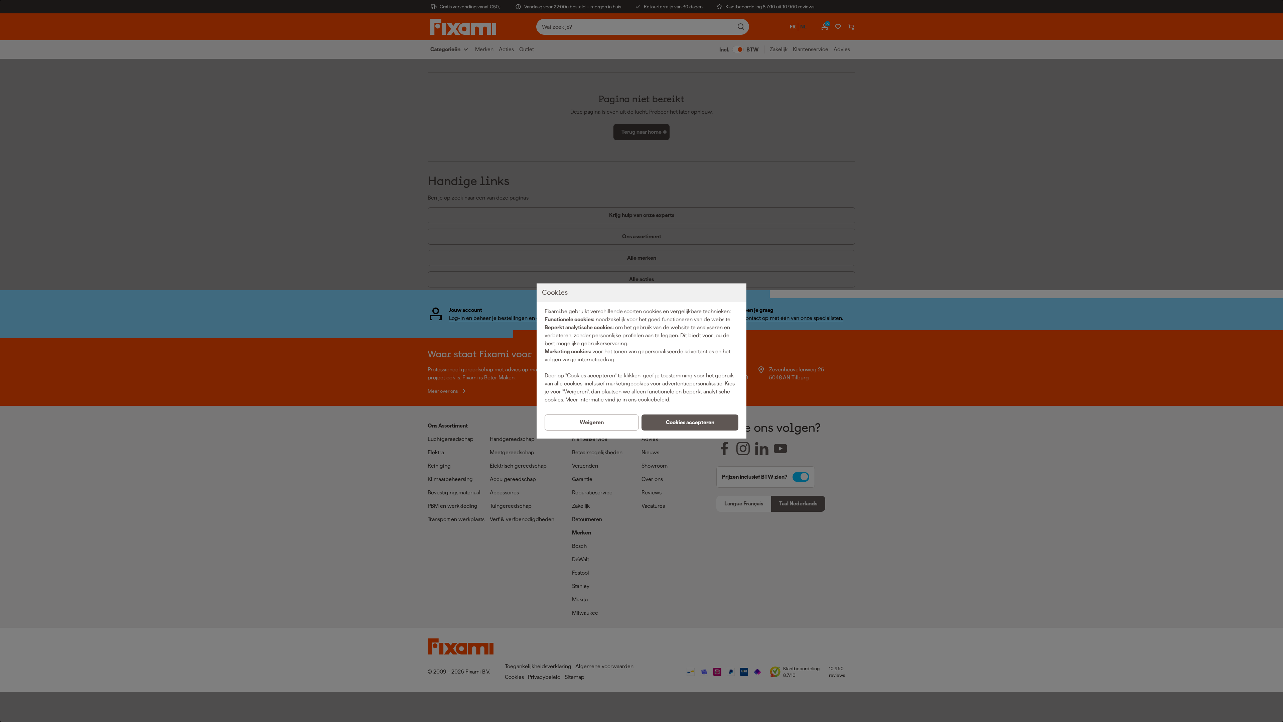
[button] (690, 422)
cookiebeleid (653, 399)
